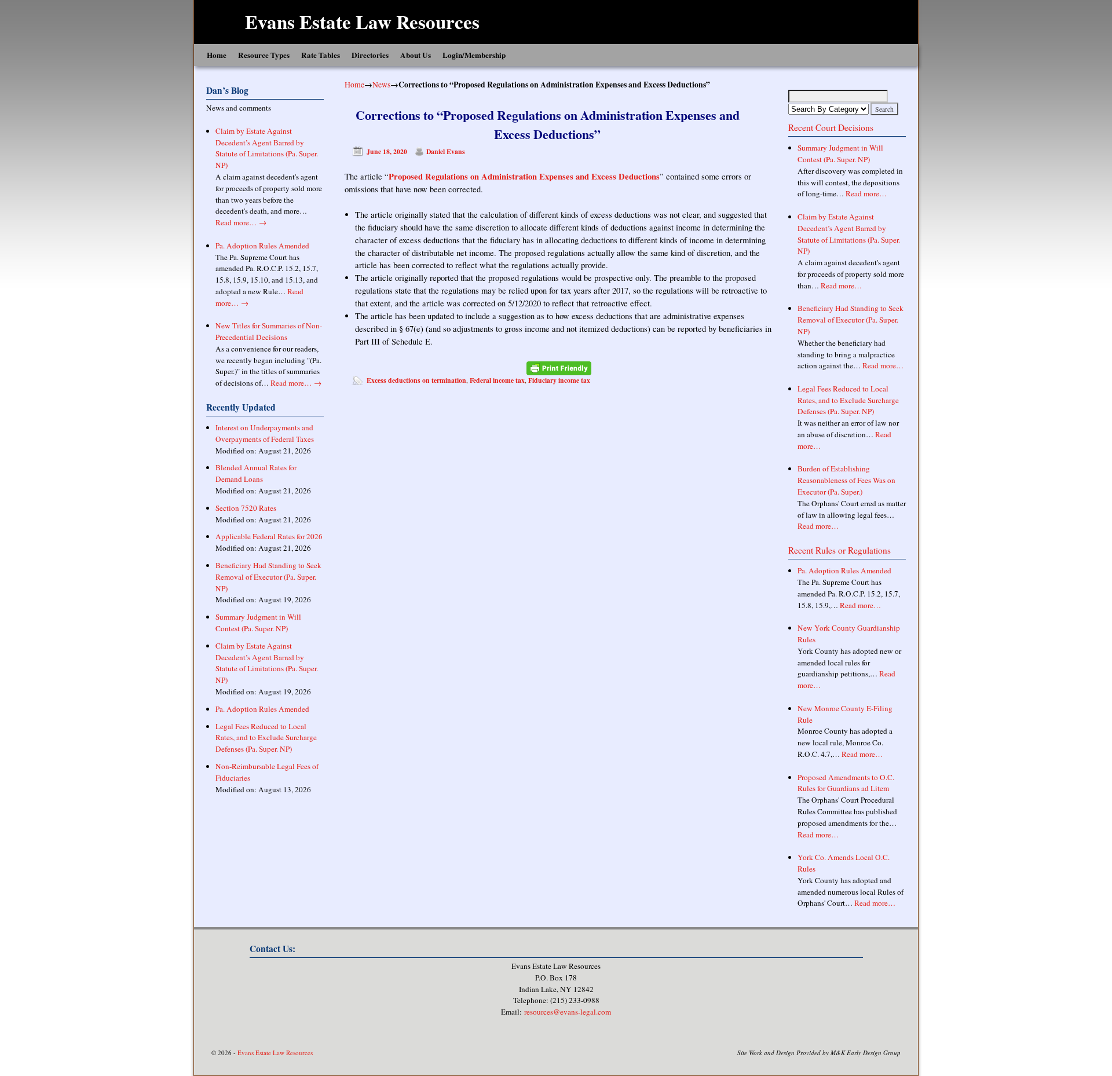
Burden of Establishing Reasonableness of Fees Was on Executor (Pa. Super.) (846, 480)
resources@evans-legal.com (567, 1012)
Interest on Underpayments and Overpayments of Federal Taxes (264, 433)
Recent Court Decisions (830, 127)
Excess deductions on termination (416, 380)
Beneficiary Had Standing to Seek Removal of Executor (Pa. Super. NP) (268, 577)
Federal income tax (497, 380)
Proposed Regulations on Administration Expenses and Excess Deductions (524, 176)
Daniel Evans (445, 151)
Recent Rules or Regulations (839, 550)
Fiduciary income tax (559, 380)
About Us (415, 55)
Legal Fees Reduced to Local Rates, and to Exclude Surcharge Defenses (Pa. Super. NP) (266, 738)
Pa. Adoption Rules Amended (262, 245)
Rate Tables (320, 55)
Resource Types (264, 55)
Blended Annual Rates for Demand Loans (256, 473)
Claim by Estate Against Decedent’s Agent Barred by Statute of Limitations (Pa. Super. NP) (266, 148)
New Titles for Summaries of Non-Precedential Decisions (268, 331)
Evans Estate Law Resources (362, 21)
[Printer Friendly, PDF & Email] (558, 368)
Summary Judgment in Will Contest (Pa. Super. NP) (258, 623)
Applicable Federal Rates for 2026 (269, 536)
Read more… (240, 222)
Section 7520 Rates (245, 508)
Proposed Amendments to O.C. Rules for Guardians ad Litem (846, 783)
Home (216, 55)
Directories (370, 55)
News (381, 84)
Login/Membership (474, 55)
